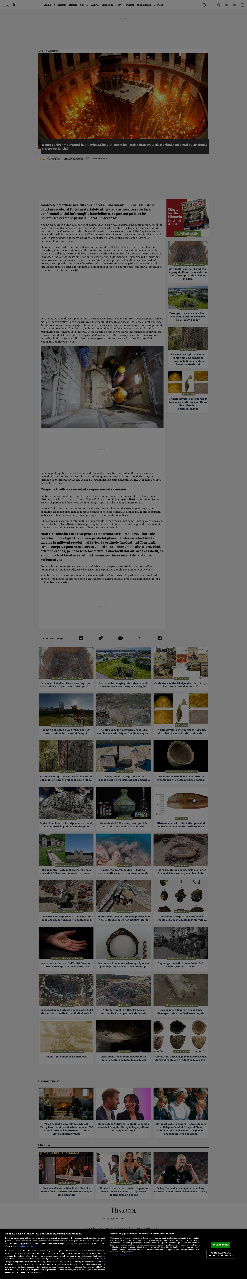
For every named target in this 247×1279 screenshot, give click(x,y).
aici (102, 1261)
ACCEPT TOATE (221, 1245)
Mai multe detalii (27, 1246)
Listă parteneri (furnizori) (122, 1255)
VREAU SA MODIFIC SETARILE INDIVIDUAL (221, 1254)
